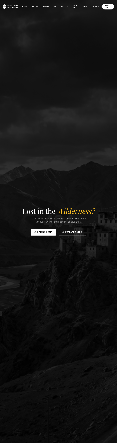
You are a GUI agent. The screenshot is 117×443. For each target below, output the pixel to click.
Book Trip (107, 6)
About (86, 6)
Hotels (64, 6)
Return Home (44, 232)
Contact (97, 6)
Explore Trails (73, 232)
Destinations (49, 6)
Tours (35, 6)
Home (25, 6)
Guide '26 (75, 6)
